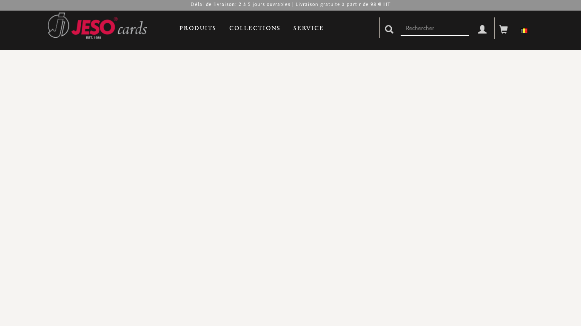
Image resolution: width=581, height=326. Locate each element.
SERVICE (308, 28)
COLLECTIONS (255, 28)
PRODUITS (197, 28)
